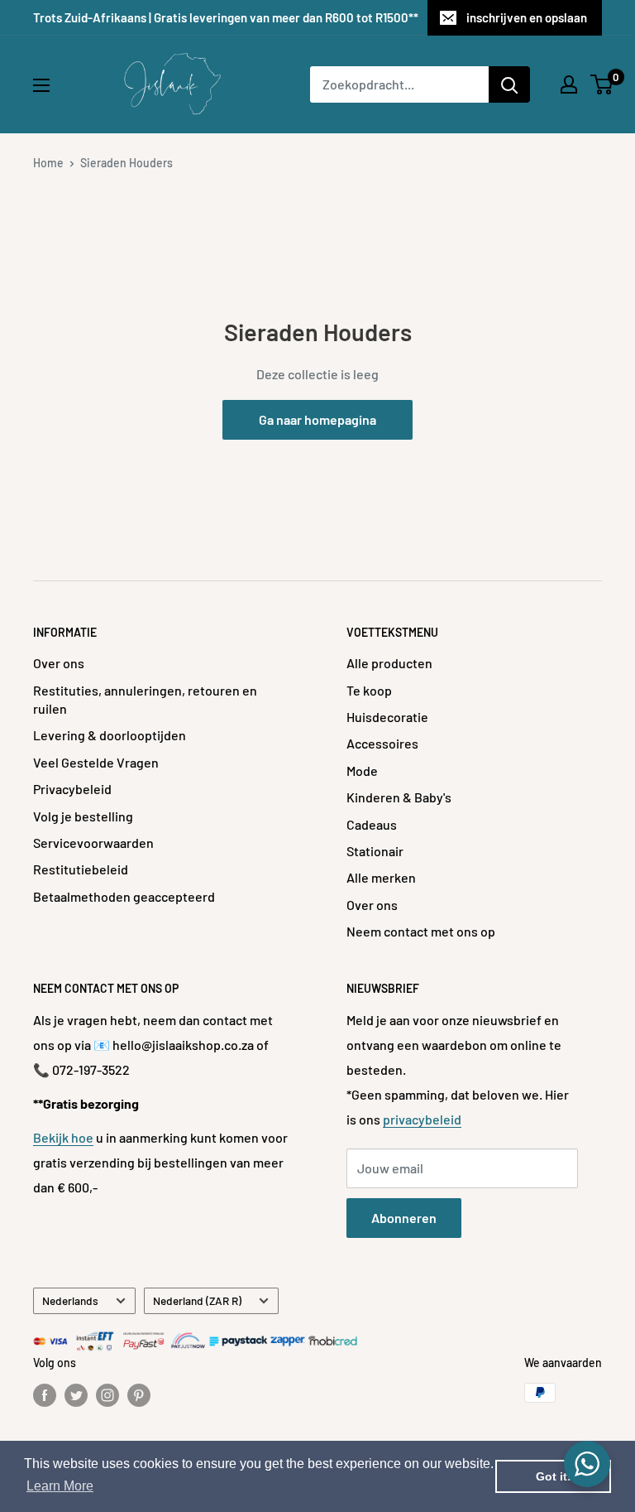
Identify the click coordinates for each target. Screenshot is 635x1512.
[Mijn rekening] (569, 84)
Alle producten (389, 663)
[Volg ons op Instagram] (107, 1394)
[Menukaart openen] (41, 85)
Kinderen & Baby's (398, 797)
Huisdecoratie (387, 717)
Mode (362, 770)
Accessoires (382, 743)
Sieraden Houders (126, 163)
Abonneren (404, 1217)
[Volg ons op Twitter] (76, 1394)
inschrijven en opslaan (526, 17)
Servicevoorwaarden (93, 842)
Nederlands (70, 1300)
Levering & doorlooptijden (109, 735)
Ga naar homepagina (317, 419)
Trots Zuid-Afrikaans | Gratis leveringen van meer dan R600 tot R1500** (225, 17)
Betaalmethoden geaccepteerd (124, 896)
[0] (602, 84)
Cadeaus (371, 824)
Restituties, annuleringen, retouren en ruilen (145, 699)
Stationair (374, 851)
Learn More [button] (59, 1486)
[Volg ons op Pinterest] (138, 1394)
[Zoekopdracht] (509, 84)
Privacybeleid (72, 789)
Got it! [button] (553, 1476)
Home (48, 163)
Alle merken (381, 877)
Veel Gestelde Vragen (96, 762)
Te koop (369, 690)
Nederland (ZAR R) (197, 1300)
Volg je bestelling (83, 816)
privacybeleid (422, 1119)
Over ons (58, 663)
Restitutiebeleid (80, 869)
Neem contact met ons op (420, 931)
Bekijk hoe (63, 1137)
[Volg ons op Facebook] (44, 1394)
